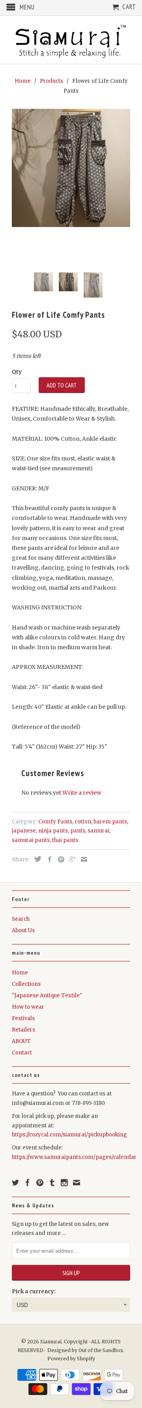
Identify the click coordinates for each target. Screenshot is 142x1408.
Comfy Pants (55, 821)
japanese (24, 830)
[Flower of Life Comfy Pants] (71, 168)
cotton (83, 821)
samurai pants (31, 840)
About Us (23, 930)
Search (21, 919)
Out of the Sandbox (100, 1350)
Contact (22, 1052)
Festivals (23, 1018)
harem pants (110, 821)
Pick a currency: (34, 1291)
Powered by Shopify (71, 1358)
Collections (26, 984)
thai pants (65, 840)
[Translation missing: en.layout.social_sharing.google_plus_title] (70, 859)
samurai (98, 830)
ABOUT (21, 1041)
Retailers (23, 1029)
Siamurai (51, 1342)
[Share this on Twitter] (35, 858)
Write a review (81, 792)
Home (20, 972)
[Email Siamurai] (76, 1182)
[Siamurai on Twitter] (15, 1182)
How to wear (28, 1007)
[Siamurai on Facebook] (27, 1182)
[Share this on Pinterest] (59, 859)
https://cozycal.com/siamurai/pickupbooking (69, 1134)
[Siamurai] (71, 40)
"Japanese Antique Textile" (47, 995)
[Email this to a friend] (82, 859)
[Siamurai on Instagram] (64, 1182)
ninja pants (53, 830)
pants (77, 830)
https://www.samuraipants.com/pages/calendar (74, 1157)
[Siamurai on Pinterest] (39, 1182)
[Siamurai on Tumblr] (52, 1182)
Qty (17, 371)
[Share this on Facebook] (48, 859)
